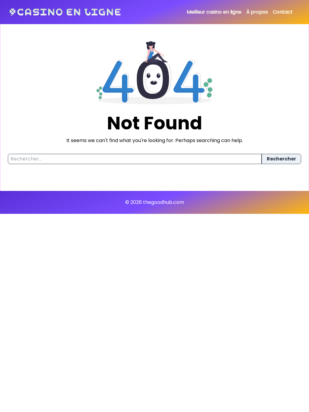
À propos (257, 11)
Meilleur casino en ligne (214, 11)
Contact (283, 11)
